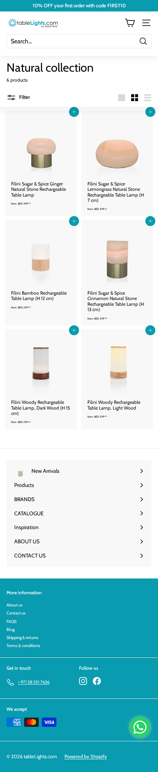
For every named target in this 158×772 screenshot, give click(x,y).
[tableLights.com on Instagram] (83, 681)
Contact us (16, 613)
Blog (11, 629)
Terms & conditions (23, 645)
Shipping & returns (22, 637)
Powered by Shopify (85, 756)
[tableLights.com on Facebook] (97, 681)
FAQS (11, 621)
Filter (24, 97)
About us (15, 605)
